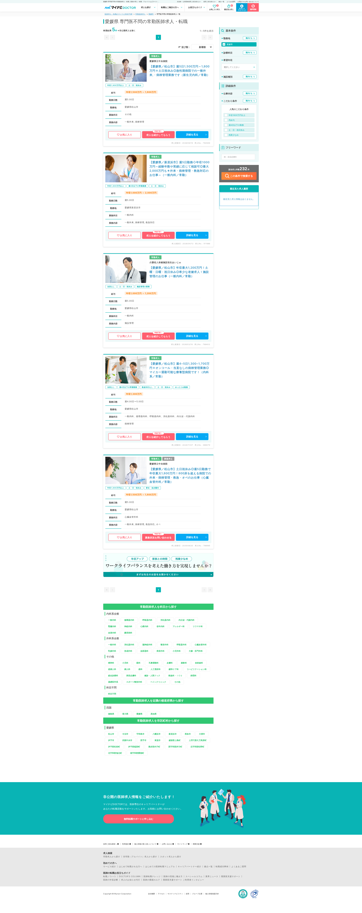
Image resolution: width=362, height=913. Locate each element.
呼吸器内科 (147, 620)
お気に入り (126, 134)
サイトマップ (182, 844)
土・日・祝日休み (236, 130)
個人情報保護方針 (212, 894)
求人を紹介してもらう (158, 135)
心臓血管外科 (201, 644)
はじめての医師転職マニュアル (160, 866)
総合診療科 (113, 675)
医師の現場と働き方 (173, 876)
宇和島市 (140, 734)
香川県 (125, 714)
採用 (187, 894)
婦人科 (127, 669)
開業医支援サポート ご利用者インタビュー (183, 880)
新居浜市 (173, 734)
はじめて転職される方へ (130, 866)
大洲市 (202, 734)
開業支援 (196, 844)
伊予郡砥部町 (134, 746)
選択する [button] (249, 38)
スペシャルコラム (194, 876)
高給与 (232, 120)
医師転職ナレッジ (152, 876)
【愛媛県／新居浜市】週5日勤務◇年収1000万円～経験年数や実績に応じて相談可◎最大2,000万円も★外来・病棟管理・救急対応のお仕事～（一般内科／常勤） (179, 169)
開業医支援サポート (230, 876)
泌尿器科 (144, 651)
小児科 (125, 663)
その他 (177, 682)
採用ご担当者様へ (110, 844)
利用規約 (125, 844)
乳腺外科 (112, 651)
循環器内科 (129, 620)
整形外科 (164, 644)
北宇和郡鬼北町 (115, 753)
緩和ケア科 (174, 669)
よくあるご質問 (238, 866)
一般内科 (112, 620)
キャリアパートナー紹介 (189, 866)
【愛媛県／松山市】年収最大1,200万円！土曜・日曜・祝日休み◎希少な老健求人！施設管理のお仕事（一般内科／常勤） (179, 272)
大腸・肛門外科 (196, 651)
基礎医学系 (113, 682)
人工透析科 (155, 669)
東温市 (157, 740)
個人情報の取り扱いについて (145, 844)
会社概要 (151, 894)
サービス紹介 (109, 866)
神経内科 (128, 626)
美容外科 (160, 651)
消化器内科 (165, 620)
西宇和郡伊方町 (175, 746)
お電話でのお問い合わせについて (248, 1)
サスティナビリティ (175, 894)
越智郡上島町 (175, 740)
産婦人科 (112, 669)
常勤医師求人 (140, 14)
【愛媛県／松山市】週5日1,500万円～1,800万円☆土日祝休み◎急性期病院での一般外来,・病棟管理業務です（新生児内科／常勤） (179, 71)
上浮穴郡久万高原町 (198, 740)
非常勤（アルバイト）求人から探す (140, 857)
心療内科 (144, 626)
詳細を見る (192, 134)
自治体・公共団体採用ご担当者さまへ (189, 1)
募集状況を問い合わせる (158, 537)
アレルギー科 (179, 626)
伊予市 (111, 740)
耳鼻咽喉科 (154, 663)
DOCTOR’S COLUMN (130, 876)
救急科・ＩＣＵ (175, 675)
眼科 (138, 663)
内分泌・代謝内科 (186, 620)
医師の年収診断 (110, 880)
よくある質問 (231, 1)
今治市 (125, 734)
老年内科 (160, 626)
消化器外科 (129, 644)
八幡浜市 (156, 734)
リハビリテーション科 (197, 669)
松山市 (111, 734)
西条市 (188, 734)
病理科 (193, 675)
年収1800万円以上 (237, 115)
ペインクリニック (158, 682)
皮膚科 (170, 663)
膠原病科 (128, 632)
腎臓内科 (112, 626)
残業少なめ (234, 135)
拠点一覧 (221, 1)
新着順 (202, 47)
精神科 (111, 663)
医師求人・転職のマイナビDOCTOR (118, 14)
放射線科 (199, 663)
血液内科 (112, 632)
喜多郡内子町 (154, 746)
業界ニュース (211, 876)
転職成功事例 (222, 866)
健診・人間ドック (152, 675)
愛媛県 (151, 14)
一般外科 (112, 644)
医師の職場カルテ (151, 880)
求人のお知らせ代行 (130, 880)
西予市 (143, 740)
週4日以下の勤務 (236, 125)
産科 (140, 669)
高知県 (154, 714)
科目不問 (112, 694)
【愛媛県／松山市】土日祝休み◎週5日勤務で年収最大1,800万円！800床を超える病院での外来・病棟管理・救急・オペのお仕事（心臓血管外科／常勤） (180, 475)
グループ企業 (197, 894)
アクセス (161, 894)
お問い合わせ (167, 844)
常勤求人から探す (111, 857)
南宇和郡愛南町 (137, 753)
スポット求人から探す (170, 857)
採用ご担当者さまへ (209, 1)
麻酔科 (184, 663)
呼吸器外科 (182, 644)
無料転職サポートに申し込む (138, 818)
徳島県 (111, 714)
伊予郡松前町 (114, 746)
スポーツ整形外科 (134, 682)
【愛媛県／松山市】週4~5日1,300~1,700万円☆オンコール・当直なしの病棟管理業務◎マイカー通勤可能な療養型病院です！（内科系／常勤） (179, 370)
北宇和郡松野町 (197, 746)
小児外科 (177, 651)
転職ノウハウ (109, 876)
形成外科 (128, 651)
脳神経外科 (147, 644)
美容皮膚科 (131, 675)
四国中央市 (127, 740)
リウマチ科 (198, 626)
